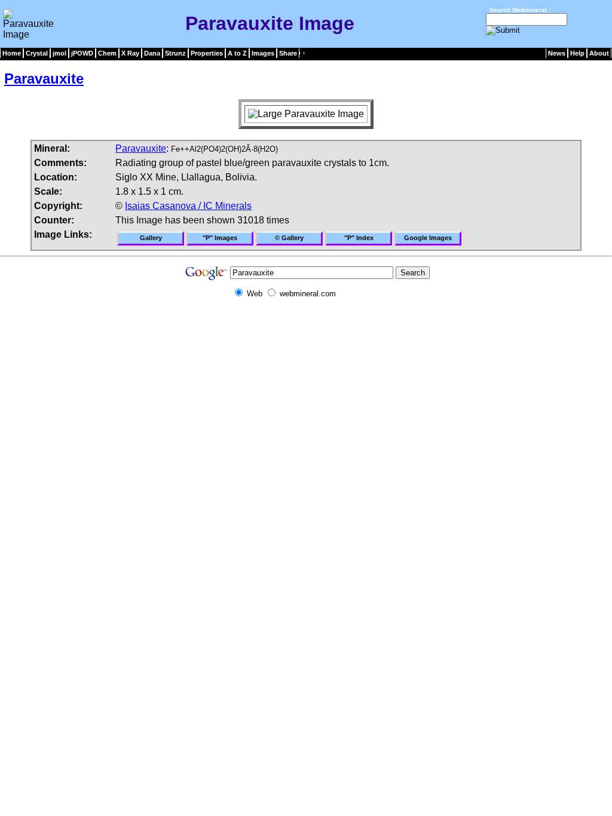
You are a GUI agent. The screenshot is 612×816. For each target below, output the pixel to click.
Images (263, 53)
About (599, 53)
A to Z (237, 53)
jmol (59, 53)
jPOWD (82, 53)
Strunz (175, 53)
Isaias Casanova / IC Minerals (188, 206)
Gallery (151, 237)
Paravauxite (44, 78)
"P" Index (359, 237)
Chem (107, 53)
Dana (152, 53)
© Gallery (289, 237)
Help (577, 53)
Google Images (428, 237)
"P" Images (220, 237)
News (556, 53)
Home (11, 53)
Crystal (37, 53)
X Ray (130, 53)
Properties (207, 53)
